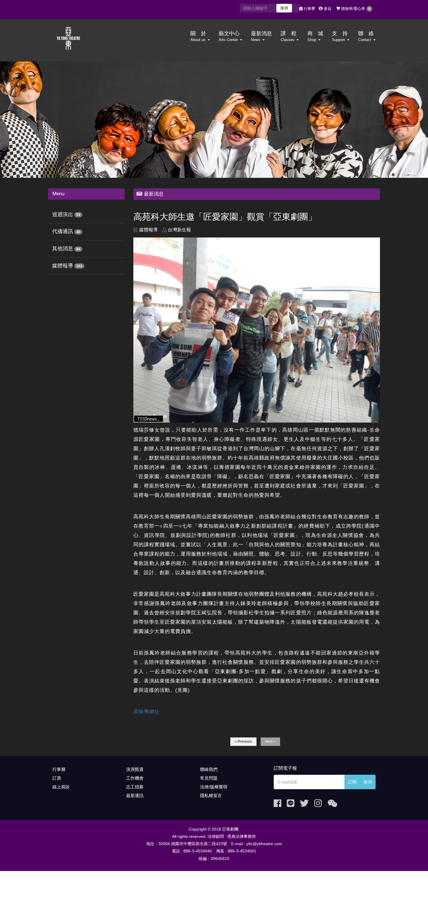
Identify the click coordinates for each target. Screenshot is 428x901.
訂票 (56, 778)
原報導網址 (146, 711)
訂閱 (352, 782)
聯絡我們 (208, 769)
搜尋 (284, 8)
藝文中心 (229, 36)
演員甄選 (135, 769)
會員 (327, 8)
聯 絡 (366, 36)
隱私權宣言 (211, 795)
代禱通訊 (62, 231)
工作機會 (135, 778)
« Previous (243, 741)
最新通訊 (135, 795)
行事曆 (309, 8)
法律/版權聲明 (213, 786)
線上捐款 (61, 786)
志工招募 (135, 786)
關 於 (198, 36)
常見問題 (208, 778)
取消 (368, 782)
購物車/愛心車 (355, 8)
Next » (270, 741)
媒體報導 (62, 266)
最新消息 (261, 36)
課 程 (288, 36)
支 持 (340, 36)
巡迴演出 (62, 214)
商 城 (315, 36)
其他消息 (62, 248)
